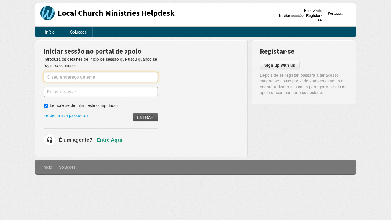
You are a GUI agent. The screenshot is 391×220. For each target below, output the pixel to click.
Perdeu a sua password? (66, 115)
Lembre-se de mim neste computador (84, 105)
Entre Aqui (109, 140)
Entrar (145, 117)
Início (50, 32)
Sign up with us (279, 65)
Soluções (78, 32)
